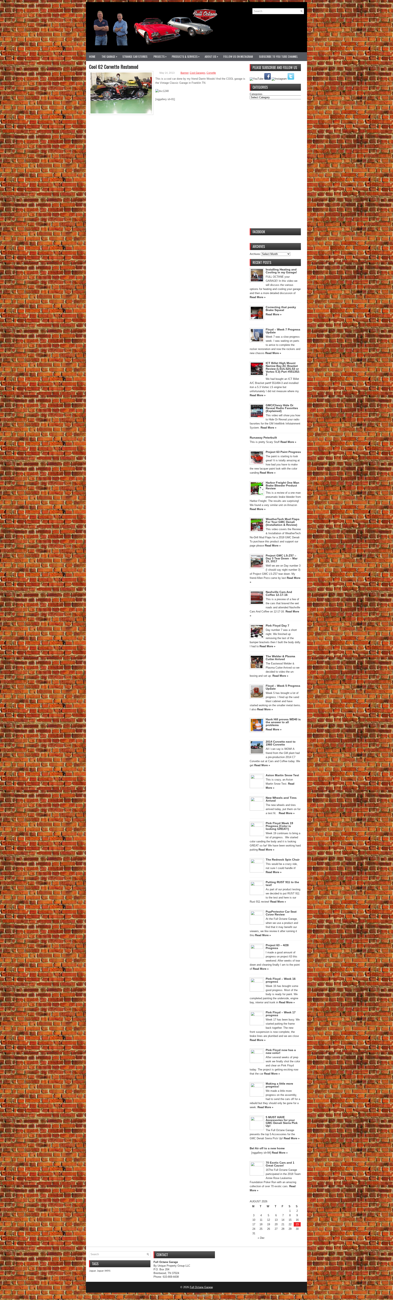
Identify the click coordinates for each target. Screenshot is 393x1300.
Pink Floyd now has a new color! (281, 1051)
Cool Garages (197, 72)
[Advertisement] (275, 163)
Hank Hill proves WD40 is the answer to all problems (283, 722)
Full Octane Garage (201, 1287)
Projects (160, 56)
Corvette (211, 72)
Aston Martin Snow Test (282, 775)
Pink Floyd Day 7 (277, 625)
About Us (211, 56)
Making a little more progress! (279, 1085)
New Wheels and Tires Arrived (281, 799)
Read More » (257, 297)
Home (92, 56)
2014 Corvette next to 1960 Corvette (281, 743)
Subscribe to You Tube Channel (278, 56)
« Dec (261, 1237)
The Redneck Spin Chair (282, 859)
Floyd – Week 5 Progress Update (283, 687)
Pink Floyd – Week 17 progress (281, 1014)
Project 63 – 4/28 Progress (277, 947)
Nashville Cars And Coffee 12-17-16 (279, 593)
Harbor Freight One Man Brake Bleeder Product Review (282, 485)
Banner (185, 72)
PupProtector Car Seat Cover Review (281, 913)
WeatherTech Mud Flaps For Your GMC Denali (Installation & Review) (282, 521)
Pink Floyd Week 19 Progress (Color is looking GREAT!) (279, 825)
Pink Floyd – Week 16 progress (281, 980)
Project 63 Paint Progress (283, 452)
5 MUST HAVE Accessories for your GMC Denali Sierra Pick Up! (282, 1121)
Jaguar (92, 1270)
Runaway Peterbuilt (263, 437)
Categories (256, 94)
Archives (255, 254)
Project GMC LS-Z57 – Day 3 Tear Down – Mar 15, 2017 (281, 558)
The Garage (109, 56)
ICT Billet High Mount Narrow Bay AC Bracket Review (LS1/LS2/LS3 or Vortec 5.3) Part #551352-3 (283, 368)
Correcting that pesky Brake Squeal (281, 308)
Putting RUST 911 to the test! (282, 883)
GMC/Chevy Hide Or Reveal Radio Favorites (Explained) (282, 408)
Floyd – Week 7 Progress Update (283, 331)
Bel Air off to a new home (267, 1148)
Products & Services (186, 56)
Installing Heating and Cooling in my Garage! (281, 271)
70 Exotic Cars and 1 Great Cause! (280, 1164)
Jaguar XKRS (103, 1270)
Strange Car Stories (134, 56)
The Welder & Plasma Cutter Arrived (280, 658)
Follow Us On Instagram (238, 56)
